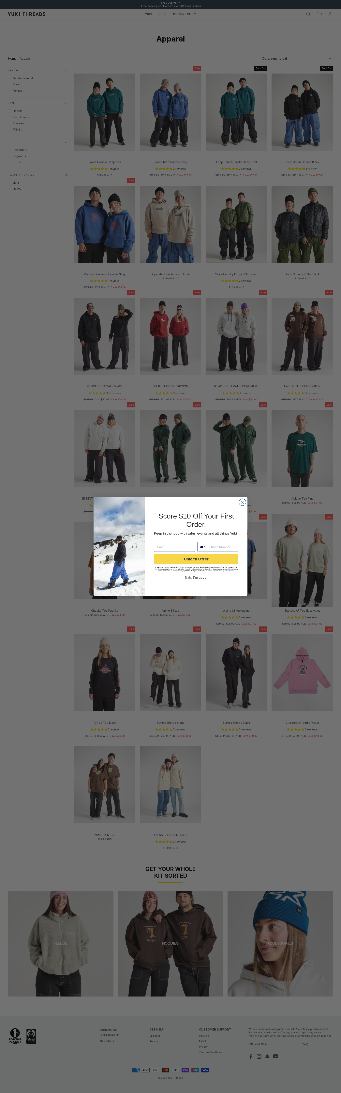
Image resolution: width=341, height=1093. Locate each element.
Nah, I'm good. (196, 577)
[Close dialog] (242, 502)
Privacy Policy (224, 571)
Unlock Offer (196, 559)
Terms (232, 571)
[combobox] (202, 547)
